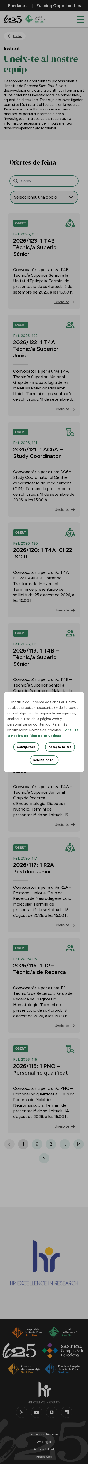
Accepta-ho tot (60, 747)
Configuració (26, 747)
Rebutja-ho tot (44, 760)
